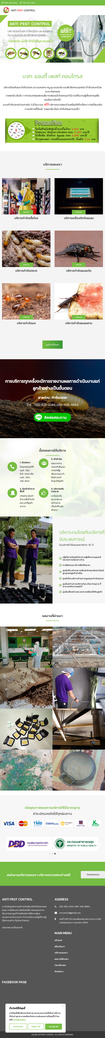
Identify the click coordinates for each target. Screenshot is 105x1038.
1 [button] (50, 854)
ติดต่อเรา (59, 971)
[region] (35, 1018)
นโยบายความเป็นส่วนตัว (12, 927)
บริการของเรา (61, 952)
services (26, 212)
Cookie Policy (19, 1019)
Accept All (53, 1026)
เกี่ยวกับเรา (60, 946)
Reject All (35, 1026)
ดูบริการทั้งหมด (52, 344)
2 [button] (52, 854)
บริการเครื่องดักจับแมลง (79, 218)
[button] (5, 845)
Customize (18, 1026)
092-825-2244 (44, 404)
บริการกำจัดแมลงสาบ (78, 323)
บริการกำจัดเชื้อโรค (26, 218)
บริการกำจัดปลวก (26, 270)
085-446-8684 (67, 404)
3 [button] (55, 854)
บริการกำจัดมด (26, 323)
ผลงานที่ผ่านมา (62, 959)
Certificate (60, 965)
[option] (29, 844)
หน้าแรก (58, 940)
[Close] (62, 1006)
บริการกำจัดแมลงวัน (78, 270)
